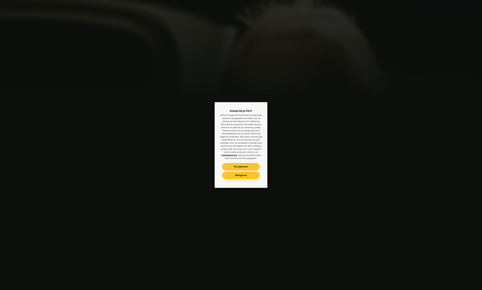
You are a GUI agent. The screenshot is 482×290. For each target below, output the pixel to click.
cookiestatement (229, 155)
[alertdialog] (241, 145)
